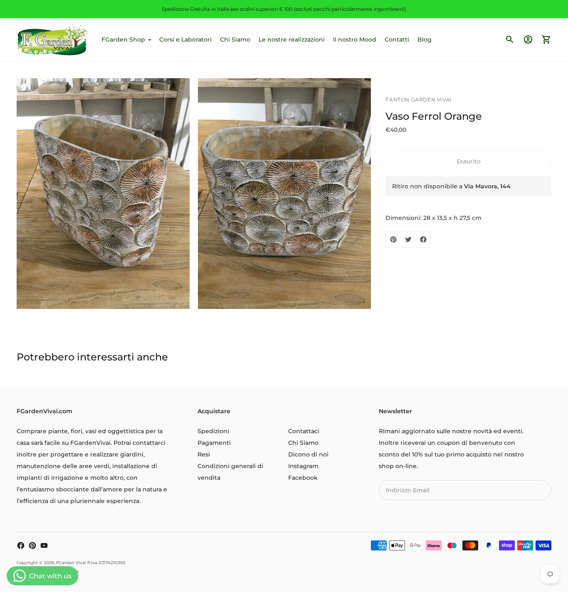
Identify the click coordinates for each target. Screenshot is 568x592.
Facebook (303, 477)
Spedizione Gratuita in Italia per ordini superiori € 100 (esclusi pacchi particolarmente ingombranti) (284, 9)
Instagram (303, 466)
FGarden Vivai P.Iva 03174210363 (90, 562)
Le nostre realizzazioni (292, 39)
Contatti (397, 39)
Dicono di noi (308, 454)
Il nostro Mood (354, 39)
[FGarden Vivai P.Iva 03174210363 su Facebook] (21, 545)
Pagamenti (214, 442)
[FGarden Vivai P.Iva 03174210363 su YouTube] (44, 545)
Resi (204, 454)
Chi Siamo (235, 39)
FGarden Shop (123, 39)
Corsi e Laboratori (185, 39)
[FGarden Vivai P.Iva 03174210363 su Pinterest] (32, 545)
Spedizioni (213, 431)
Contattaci (303, 431)
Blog (424, 39)
